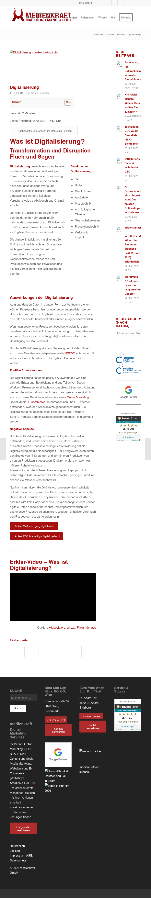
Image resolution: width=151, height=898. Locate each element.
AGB (29, 855)
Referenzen (17, 846)
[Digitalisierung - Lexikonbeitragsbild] (53, 66)
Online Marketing (78, 397)
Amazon (15, 783)
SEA (13, 754)
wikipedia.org (57, 627)
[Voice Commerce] (148, 449)
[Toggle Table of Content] (65, 102)
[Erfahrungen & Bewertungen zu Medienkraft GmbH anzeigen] (127, 730)
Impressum (17, 855)
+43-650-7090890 (91, 716)
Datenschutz (18, 860)
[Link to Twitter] (132, 3)
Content (15, 758)
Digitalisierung (24, 87)
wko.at (71, 627)
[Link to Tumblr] (120, 3)
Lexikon (121, 34)
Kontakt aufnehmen (58, 730)
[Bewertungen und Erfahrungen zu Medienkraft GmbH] (128, 426)
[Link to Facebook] (97, 3)
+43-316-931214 (56, 720)
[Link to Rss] (138, 3)
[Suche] (138, 17)
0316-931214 (85, 2)
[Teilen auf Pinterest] (46, 651)
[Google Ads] (3, 449)
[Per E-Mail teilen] (89, 651)
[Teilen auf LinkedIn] (60, 651)
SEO (27, 749)
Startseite (109, 34)
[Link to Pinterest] (108, 3)
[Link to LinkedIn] (126, 3)
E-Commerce (36, 402)
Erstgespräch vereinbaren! (23, 828)
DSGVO (70, 353)
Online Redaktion (40, 93)
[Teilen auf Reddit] (74, 651)
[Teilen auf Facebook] (17, 651)
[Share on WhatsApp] (32, 651)
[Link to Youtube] (103, 3)
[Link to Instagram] (114, 3)
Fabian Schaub (86, 627)
